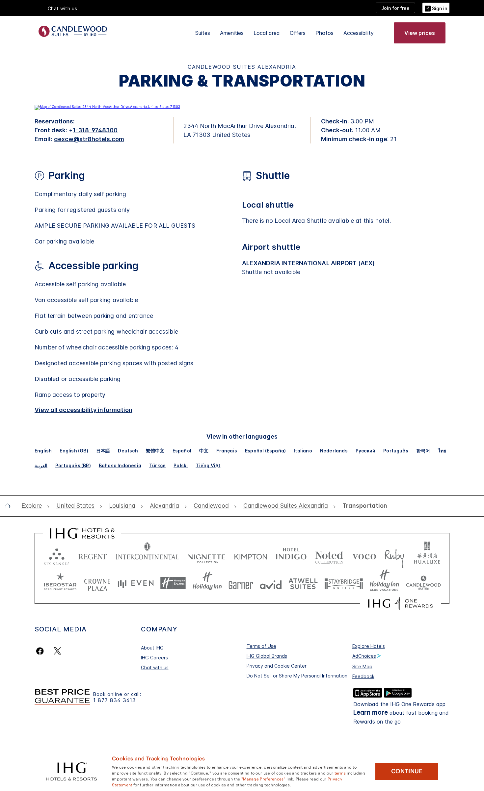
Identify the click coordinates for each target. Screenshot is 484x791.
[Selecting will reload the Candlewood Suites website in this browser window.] (423, 583)
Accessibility (358, 33)
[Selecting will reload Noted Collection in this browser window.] (329, 555)
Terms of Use (261, 646)
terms (340, 773)
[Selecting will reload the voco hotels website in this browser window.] (364, 555)
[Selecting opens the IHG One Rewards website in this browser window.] (400, 603)
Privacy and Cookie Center (277, 666)
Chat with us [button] (62, 8)
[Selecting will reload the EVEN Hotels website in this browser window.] (136, 583)
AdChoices (364, 656)
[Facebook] (41, 651)
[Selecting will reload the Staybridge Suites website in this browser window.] (344, 583)
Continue (406, 771)
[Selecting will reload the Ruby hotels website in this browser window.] (394, 555)
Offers (298, 33)
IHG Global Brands (267, 656)
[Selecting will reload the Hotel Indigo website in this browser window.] (291, 555)
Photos (324, 33)
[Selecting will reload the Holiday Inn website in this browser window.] (207, 583)
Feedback (363, 676)
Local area (267, 33)
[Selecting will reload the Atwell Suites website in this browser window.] (303, 583)
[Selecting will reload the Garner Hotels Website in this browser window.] (241, 583)
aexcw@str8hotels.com (89, 139)
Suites (202, 33)
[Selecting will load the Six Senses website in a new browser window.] (56, 555)
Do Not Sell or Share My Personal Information (297, 675)
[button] (435, 8)
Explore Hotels (368, 646)
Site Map (362, 666)
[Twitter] (57, 651)
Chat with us (155, 667)
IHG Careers (154, 657)
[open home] (10, 505)
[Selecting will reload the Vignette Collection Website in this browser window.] (207, 555)
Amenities (232, 33)
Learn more (370, 712)
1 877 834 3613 (114, 700)
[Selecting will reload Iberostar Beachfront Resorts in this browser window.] (60, 583)
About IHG (152, 648)
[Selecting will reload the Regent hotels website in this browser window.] (92, 555)
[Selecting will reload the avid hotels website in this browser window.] (271, 583)
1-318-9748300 (95, 130)
